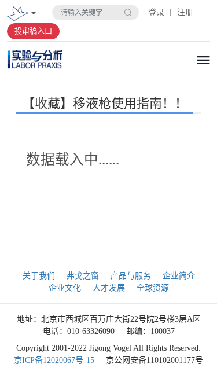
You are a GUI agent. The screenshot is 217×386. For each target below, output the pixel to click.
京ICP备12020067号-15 (54, 360)
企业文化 (65, 288)
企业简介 (179, 275)
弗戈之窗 (83, 275)
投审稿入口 (33, 31)
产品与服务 (131, 275)
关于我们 (39, 275)
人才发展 (109, 288)
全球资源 (153, 288)
